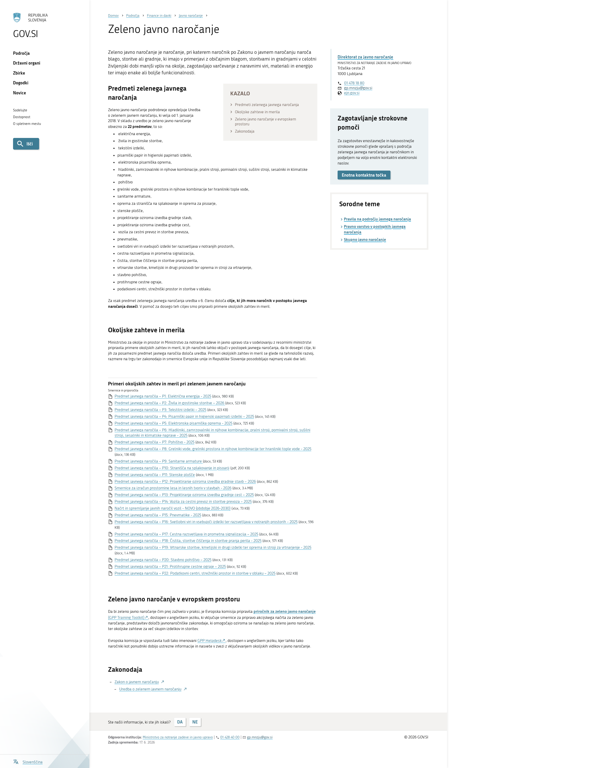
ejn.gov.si (351, 92)
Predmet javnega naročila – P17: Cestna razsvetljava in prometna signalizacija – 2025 (186, 534)
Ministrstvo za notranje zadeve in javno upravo (178, 737)
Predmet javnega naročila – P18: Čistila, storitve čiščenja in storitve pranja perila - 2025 (188, 540)
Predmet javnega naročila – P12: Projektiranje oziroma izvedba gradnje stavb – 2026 (185, 481)
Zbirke (19, 73)
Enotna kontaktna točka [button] (364, 175)
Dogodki (20, 83)
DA (180, 722)
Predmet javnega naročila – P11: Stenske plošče (155, 474)
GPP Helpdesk (209, 640)
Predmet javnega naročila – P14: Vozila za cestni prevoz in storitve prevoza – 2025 (183, 501)
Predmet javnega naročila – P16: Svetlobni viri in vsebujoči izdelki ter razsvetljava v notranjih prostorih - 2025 (206, 521)
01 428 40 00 (230, 737)
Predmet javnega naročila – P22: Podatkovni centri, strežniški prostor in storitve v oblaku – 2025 (195, 573)
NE (195, 722)
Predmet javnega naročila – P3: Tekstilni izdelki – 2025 (160, 409)
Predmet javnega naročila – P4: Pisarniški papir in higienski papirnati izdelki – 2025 (184, 416)
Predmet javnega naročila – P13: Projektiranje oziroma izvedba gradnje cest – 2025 (184, 494)
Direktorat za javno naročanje (365, 57)
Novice (19, 93)
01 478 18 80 (354, 83)
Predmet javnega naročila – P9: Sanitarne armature (159, 461)
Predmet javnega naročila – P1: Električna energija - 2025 (163, 396)
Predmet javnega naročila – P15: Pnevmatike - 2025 (158, 515)
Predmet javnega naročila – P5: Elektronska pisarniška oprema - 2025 (173, 423)
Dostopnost (21, 117)
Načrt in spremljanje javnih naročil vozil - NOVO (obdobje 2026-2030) (172, 508)
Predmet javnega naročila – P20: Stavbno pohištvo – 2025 (163, 559)
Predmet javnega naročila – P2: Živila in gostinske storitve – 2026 (170, 403)
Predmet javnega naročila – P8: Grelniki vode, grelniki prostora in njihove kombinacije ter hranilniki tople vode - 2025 (213, 448)
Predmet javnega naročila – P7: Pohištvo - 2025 (154, 442)
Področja (21, 53)
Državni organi (26, 63)
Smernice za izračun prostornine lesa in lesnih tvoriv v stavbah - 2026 (173, 488)
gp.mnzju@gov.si (358, 88)
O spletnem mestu (27, 124)
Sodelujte (20, 110)
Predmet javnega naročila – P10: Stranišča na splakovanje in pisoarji (172, 468)
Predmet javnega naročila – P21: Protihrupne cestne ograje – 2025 (170, 566)
